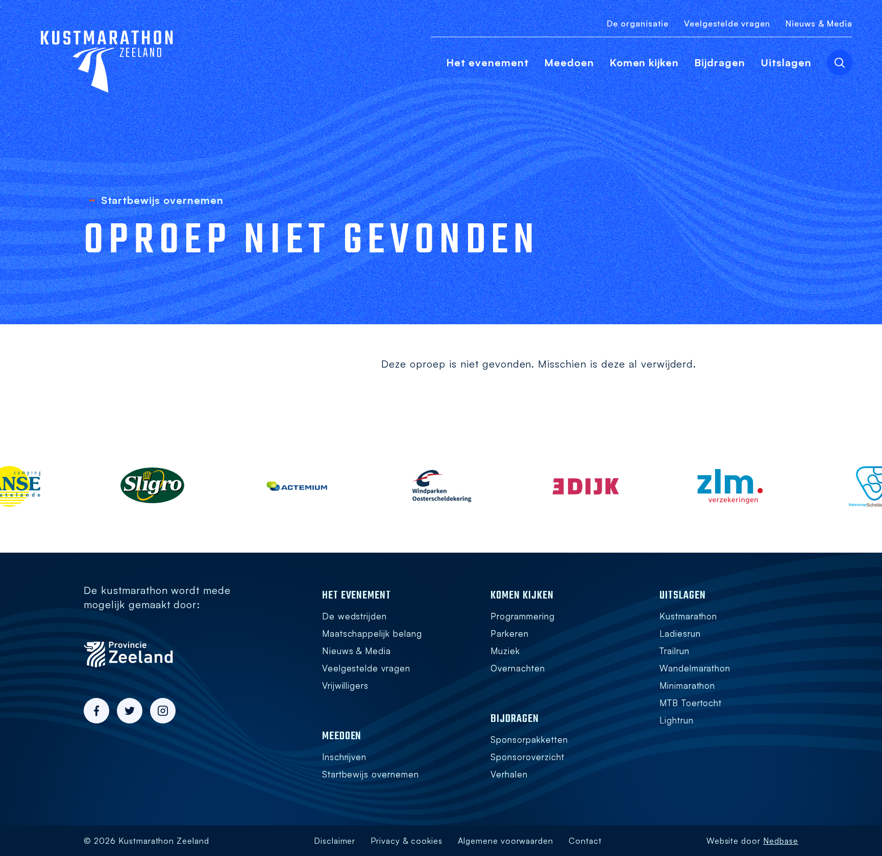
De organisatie (638, 23)
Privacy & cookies (406, 841)
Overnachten (518, 668)
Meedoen (569, 62)
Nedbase (780, 841)
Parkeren (510, 633)
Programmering (523, 616)
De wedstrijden (354, 616)
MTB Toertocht (690, 702)
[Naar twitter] (129, 710)
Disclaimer (335, 841)
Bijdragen (719, 62)
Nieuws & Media (819, 23)
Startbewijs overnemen (370, 774)
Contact (585, 841)
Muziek (505, 650)
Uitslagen (786, 62)
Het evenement (487, 62)
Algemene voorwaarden (505, 841)
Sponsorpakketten (529, 739)
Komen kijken (644, 62)
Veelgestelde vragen (727, 23)
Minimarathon (687, 685)
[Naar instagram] (163, 710)
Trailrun (674, 650)
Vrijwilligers (345, 685)
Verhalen (509, 774)
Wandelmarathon (695, 668)
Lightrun (676, 720)
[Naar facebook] (96, 710)
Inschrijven (344, 756)
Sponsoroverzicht (528, 756)
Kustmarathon (688, 616)
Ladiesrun (680, 633)
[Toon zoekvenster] (839, 62)
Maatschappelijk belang (372, 633)
